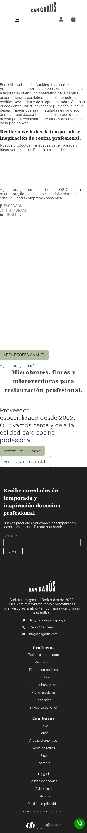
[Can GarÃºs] (43, 6)
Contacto (43, 763)
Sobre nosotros (43, 748)
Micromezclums (43, 692)
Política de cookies (43, 781)
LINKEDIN (13, 214)
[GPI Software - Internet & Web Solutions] (53, 825)
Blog (43, 756)
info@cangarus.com (42, 634)
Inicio (43, 725)
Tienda (43, 733)
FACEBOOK (13, 206)
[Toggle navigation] (17, 19)
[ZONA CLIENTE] (61, 19)
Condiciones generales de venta (43, 811)
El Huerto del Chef (43, 708)
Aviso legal (43, 789)
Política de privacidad (44, 804)
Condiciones (43, 796)
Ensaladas (43, 700)
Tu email (10, 536)
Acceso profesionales (22, 451)
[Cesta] (73, 19)
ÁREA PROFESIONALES (24, 355)
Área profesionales (43, 741)
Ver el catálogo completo (26, 461)
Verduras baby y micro (43, 685)
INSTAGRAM (15, 210)
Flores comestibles (43, 670)
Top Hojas (43, 677)
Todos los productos (43, 655)
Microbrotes (43, 662)
